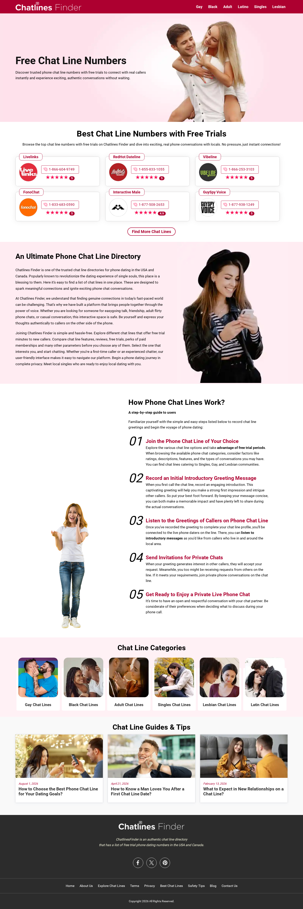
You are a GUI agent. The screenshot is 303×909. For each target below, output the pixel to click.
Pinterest (165, 863)
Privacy (149, 886)
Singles (260, 7)
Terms (134, 886)
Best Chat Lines (171, 886)
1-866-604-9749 (62, 169)
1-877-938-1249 (241, 205)
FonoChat (31, 192)
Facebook (138, 863)
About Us (86, 886)
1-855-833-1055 (151, 169)
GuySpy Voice (214, 192)
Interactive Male (126, 192)
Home (70, 886)
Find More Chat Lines (151, 231)
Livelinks (30, 157)
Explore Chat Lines (111, 886)
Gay (199, 7)
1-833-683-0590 (62, 205)
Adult (227, 7)
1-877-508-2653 (151, 205)
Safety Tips (196, 886)
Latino (243, 7)
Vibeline (210, 157)
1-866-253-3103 (241, 169)
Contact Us (229, 886)
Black (212, 7)
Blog (213, 886)
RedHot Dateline (126, 157)
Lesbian (278, 7)
